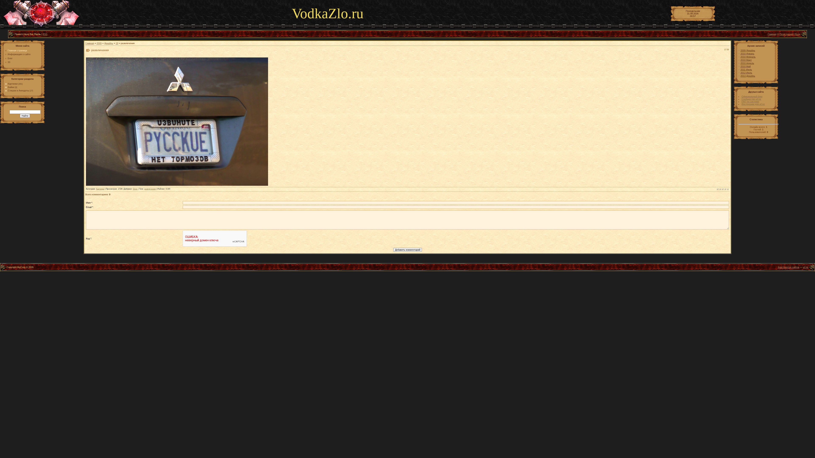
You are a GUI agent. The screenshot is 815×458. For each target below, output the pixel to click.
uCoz (805, 267)
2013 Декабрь (748, 76)
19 (117, 43)
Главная (772, 34)
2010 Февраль (748, 57)
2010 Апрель (747, 63)
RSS (45, 34)
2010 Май (746, 66)
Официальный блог (752, 96)
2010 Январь (747, 53)
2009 (99, 43)
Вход (797, 34)
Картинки (13, 83)
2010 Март (746, 60)
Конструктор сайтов (788, 267)
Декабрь (108, 43)
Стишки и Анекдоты (18, 90)
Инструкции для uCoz (753, 104)
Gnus (135, 189)
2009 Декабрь (748, 50)
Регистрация (786, 34)
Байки (11, 87)
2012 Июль (746, 72)
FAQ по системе (750, 101)
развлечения (150, 189)
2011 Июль (746, 69)
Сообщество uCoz (751, 99)
